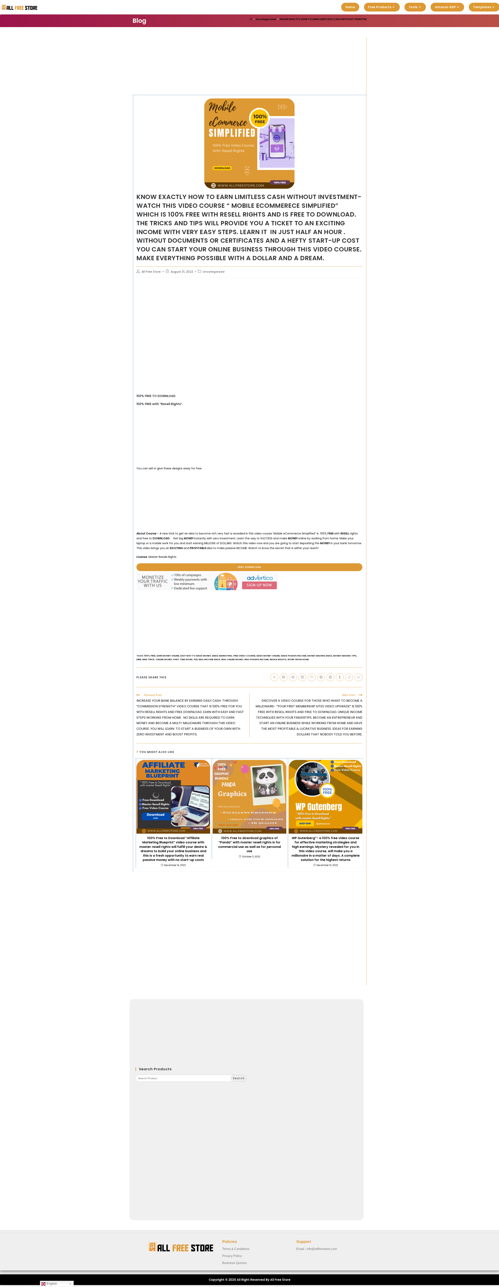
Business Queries (234, 1263)
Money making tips (344, 655)
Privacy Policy (232, 1256)
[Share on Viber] (312, 677)
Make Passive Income (293, 655)
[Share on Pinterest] (293, 677)
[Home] (251, 19)
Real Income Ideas (209, 659)
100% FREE (149, 655)
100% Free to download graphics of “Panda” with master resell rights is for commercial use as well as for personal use (249, 844)
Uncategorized (213, 272)
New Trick (148, 659)
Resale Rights (278, 659)
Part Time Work (183, 659)
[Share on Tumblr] (340, 677)
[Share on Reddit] (330, 677)
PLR (195, 659)
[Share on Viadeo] (349, 677)
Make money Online (268, 655)
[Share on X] (274, 677)
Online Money (164, 659)
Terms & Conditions (235, 1249)
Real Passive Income (256, 659)
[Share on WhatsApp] (358, 677)
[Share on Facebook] (284, 677)
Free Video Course (244, 655)
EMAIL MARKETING (222, 655)
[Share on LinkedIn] (302, 677)
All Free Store (151, 272)
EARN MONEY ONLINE (168, 655)
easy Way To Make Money (195, 655)
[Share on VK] (321, 677)
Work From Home (298, 659)
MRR (138, 659)
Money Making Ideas (319, 655)
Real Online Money (232, 659)
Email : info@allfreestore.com (316, 1249)
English (51, 1283)
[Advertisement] (249, 65)
